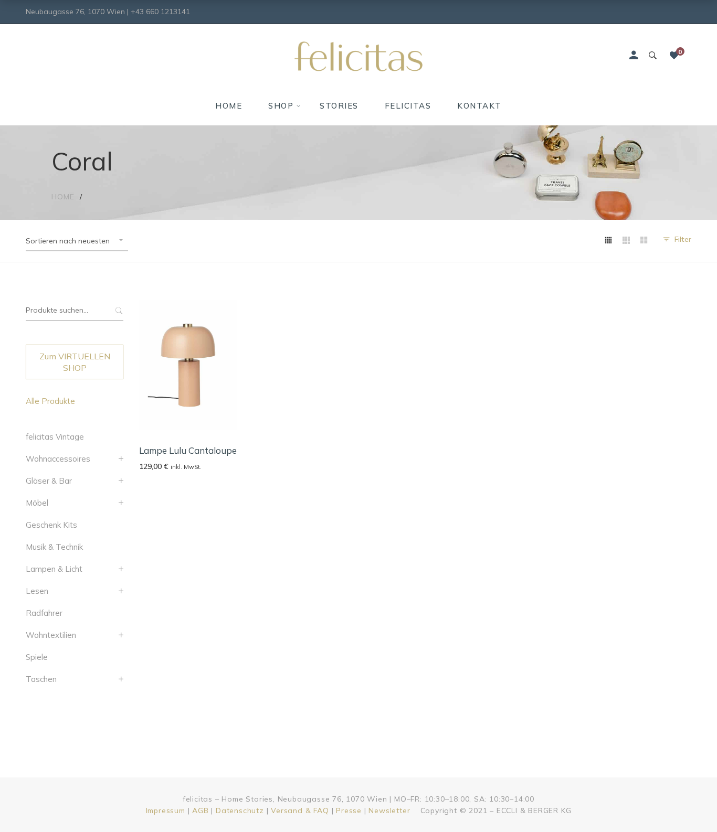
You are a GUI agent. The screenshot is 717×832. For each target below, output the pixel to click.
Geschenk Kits (51, 525)
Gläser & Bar (49, 481)
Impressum (165, 810)
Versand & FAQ (300, 810)
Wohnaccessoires (58, 459)
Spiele (37, 657)
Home (63, 196)
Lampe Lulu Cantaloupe (188, 450)
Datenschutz (240, 810)
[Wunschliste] (674, 55)
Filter (682, 239)
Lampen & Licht (54, 569)
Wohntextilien (51, 635)
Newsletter (389, 810)
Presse (349, 810)
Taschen (41, 679)
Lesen (37, 591)
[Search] (653, 55)
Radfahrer (44, 613)
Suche (118, 310)
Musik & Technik (54, 547)
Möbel (37, 503)
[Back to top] (688, 803)
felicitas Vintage (55, 437)
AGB (200, 810)
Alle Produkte (50, 401)
